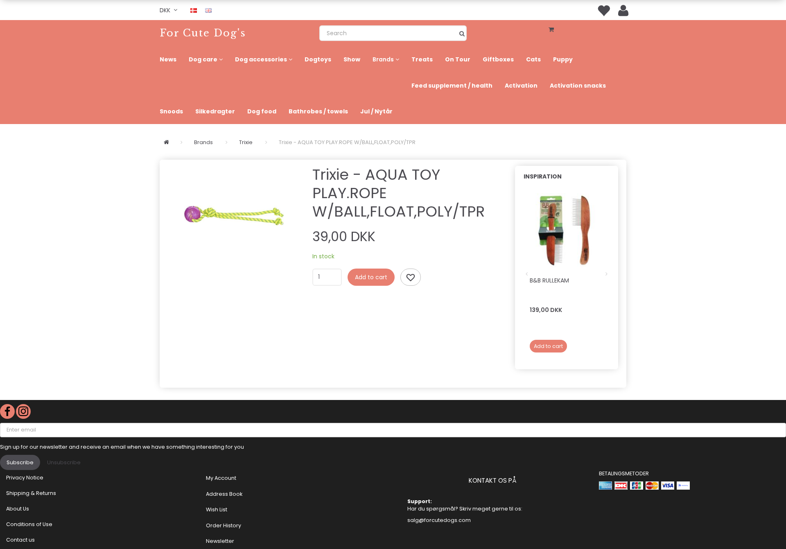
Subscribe (20, 462)
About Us (17, 508)
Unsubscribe (64, 462)
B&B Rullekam (549, 280)
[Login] (623, 10)
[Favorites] (603, 10)
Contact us (20, 539)
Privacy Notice (24, 477)
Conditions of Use (29, 524)
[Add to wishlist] (410, 277)
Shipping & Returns (31, 493)
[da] (193, 10)
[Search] (462, 33)
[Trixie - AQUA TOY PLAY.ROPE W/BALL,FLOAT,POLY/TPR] (234, 215)
